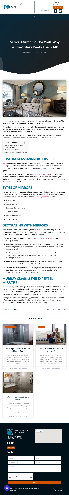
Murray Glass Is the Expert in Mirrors (16, 152)
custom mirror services (40, 174)
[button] (34, 16)
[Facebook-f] (55, 11)
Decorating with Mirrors (12, 150)
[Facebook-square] (8, 443)
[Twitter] (60, 11)
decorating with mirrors (43, 238)
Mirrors (5, 163)
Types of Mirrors (10, 147)
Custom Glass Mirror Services (14, 145)
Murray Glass (14, 436)
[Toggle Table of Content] (25, 142)
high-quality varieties (41, 197)
